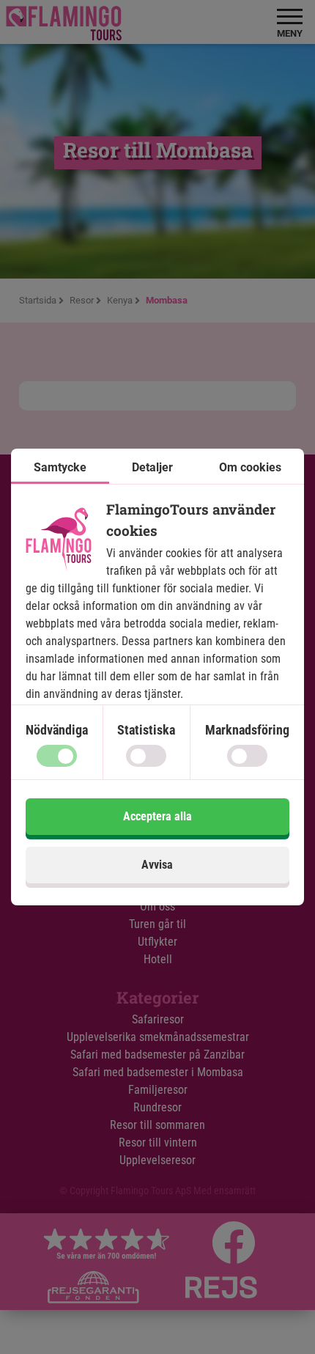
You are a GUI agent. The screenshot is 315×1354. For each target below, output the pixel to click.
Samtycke (60, 467)
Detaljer (152, 467)
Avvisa (157, 865)
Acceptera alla (157, 816)
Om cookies (250, 467)
